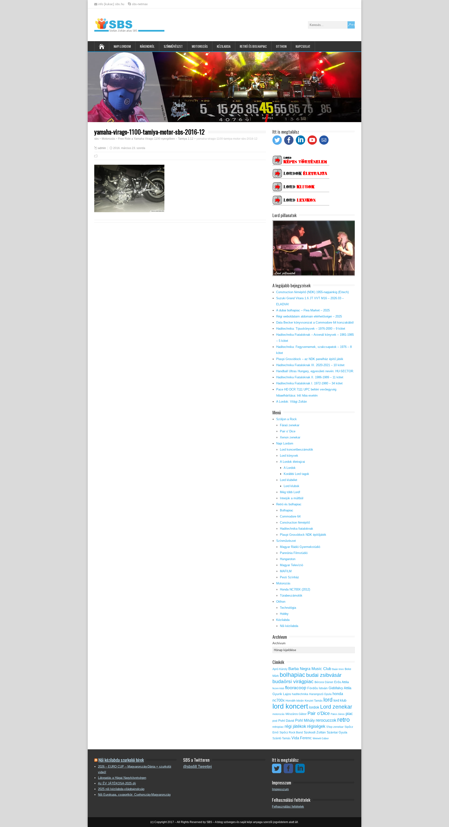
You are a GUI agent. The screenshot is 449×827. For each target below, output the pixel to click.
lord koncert (290, 706)
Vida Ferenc (301, 738)
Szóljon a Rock (286, 419)
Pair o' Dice (287, 431)
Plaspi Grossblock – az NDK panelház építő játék (309, 359)
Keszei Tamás (313, 700)
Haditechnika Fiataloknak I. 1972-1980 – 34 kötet (309, 383)
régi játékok (295, 726)
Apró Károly (279, 669)
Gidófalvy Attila (340, 688)
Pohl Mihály (305, 720)
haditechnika (300, 694)
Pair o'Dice (319, 713)
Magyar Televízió (291, 565)
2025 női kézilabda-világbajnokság (121, 789)
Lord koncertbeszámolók (296, 449)
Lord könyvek (289, 455)
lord (328, 700)
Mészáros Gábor (296, 714)
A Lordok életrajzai (292, 461)
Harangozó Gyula (320, 694)
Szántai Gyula (337, 732)
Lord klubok (291, 486)
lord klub (339, 700)
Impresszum (280, 789)
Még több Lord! (290, 492)
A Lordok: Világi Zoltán (291, 401)
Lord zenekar (336, 707)
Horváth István (295, 700)
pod (274, 720)
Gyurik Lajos (281, 694)
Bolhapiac (286, 510)
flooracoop (295, 687)
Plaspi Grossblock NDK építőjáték (303, 534)
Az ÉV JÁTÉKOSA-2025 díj (117, 783)
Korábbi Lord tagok (296, 474)
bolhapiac (292, 674)
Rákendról (147, 46)
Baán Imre (338, 669)
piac (349, 713)
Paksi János (338, 714)
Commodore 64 (290, 516)
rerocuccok (326, 720)
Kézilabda (224, 46)
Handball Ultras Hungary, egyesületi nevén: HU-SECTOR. (315, 371)
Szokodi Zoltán (315, 732)
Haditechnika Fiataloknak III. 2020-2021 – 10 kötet (310, 365)
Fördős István (317, 688)
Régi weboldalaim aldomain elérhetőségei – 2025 (309, 316)
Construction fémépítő (295, 522)
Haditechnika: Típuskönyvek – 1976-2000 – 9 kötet (310, 328)
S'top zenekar (335, 727)
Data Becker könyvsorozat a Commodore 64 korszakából (315, 322)
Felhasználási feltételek (288, 806)
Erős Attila (341, 682)
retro (343, 719)
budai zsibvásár (323, 675)
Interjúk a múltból (291, 498)
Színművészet (173, 46)
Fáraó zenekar (289, 425)
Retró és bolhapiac (253, 46)
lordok (314, 707)
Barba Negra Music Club (309, 668)
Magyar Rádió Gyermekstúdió (300, 547)
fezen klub (278, 688)
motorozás (278, 714)
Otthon (281, 46)
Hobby (284, 614)
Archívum (279, 643)
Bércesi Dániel (324, 682)
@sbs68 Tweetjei (197, 767)
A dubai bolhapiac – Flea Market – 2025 (303, 310)
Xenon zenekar (290, 437)
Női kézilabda (289, 626)
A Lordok (290, 468)
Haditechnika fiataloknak (296, 528)
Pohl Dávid (286, 720)
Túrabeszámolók (291, 595)
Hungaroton (287, 559)
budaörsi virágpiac (293, 681)
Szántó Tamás (281, 738)
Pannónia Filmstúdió (294, 553)
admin (102, 148)
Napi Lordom (122, 46)
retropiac (278, 727)
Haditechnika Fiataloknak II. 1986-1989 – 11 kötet (309, 377)
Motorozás (200, 46)
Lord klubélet (288, 480)
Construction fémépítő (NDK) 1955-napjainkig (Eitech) (312, 292)
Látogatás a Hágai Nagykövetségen (122, 778)
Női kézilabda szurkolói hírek (121, 759)
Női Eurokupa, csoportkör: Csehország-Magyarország (134, 794)
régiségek (316, 726)
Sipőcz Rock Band (291, 732)
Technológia (288, 607)
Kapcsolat (303, 46)
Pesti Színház (289, 577)
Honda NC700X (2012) (295, 589)
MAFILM (286, 571)
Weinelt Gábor (321, 738)
